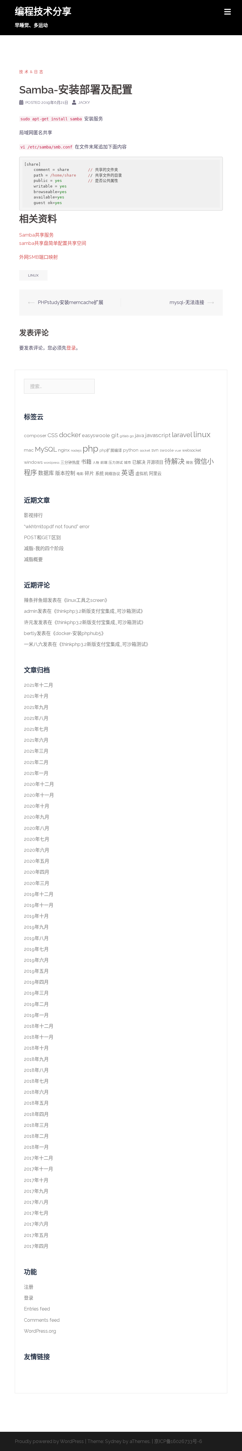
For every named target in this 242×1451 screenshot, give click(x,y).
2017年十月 (36, 1180)
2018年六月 (36, 1092)
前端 (103, 462)
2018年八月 (36, 1070)
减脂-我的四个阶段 (44, 548)
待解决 (174, 461)
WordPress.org (40, 1331)
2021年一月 (36, 773)
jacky (84, 102)
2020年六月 (36, 850)
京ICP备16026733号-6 (178, 1441)
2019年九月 (36, 927)
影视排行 (33, 515)
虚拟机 (141, 473)
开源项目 (155, 462)
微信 (189, 462)
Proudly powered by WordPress (49, 1441)
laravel (182, 435)
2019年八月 (36, 938)
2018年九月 (36, 1059)
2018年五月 (36, 1103)
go (132, 436)
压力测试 (116, 462)
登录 (71, 348)
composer (35, 435)
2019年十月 (36, 916)
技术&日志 (32, 72)
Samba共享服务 (36, 235)
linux (33, 275)
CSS (53, 435)
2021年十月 (36, 696)
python (130, 450)
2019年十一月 (38, 905)
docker (70, 435)
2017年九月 (36, 1191)
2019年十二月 (38, 894)
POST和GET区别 (42, 537)
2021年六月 (36, 740)
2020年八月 (36, 828)
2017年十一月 (38, 1169)
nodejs (76, 450)
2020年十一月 (39, 795)
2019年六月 (36, 960)
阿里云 (155, 473)
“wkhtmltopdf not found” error (56, 526)
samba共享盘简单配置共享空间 (52, 243)
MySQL (46, 449)
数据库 (46, 473)
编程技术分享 (43, 11)
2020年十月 (36, 806)
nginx (64, 450)
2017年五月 (36, 1235)
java (139, 435)
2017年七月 (36, 1213)
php (90, 448)
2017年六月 (36, 1224)
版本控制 (65, 473)
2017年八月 (36, 1202)
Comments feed (42, 1320)
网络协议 (112, 473)
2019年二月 (36, 1004)
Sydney (113, 1441)
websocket (191, 450)
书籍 (86, 462)
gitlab (124, 436)
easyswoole (96, 435)
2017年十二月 (38, 1158)
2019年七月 (36, 949)
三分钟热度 (70, 462)
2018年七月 (36, 1081)
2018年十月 (36, 1048)
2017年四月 (36, 1246)
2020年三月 (36, 883)
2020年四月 (36, 872)
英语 (127, 472)
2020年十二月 (39, 784)
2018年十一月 (38, 1037)
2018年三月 (36, 1125)
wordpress (51, 462)
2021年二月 (36, 762)
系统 (99, 473)
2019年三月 (36, 993)
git (115, 435)
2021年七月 (36, 729)
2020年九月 (36, 817)
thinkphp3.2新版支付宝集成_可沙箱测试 (98, 611)
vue (178, 450)
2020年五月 (36, 861)
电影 (80, 474)
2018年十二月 (38, 1026)
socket (145, 450)
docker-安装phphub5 (78, 633)
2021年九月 (36, 707)
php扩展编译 (110, 450)
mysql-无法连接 (187, 302)
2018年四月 (36, 1114)
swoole (167, 450)
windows (33, 462)
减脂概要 (33, 559)
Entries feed (37, 1309)
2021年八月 (36, 718)
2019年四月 (36, 982)
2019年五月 (36, 971)
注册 (28, 1287)
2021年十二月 (38, 685)
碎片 (89, 473)
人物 (96, 462)
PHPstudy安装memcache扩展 (70, 302)
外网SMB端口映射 (38, 257)
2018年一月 (36, 1147)
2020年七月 (36, 839)
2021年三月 (36, 751)
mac (29, 450)
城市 (127, 462)
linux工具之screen (85, 600)
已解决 (138, 462)
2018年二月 (36, 1136)
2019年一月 (36, 1015)
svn (154, 450)
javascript (158, 435)
